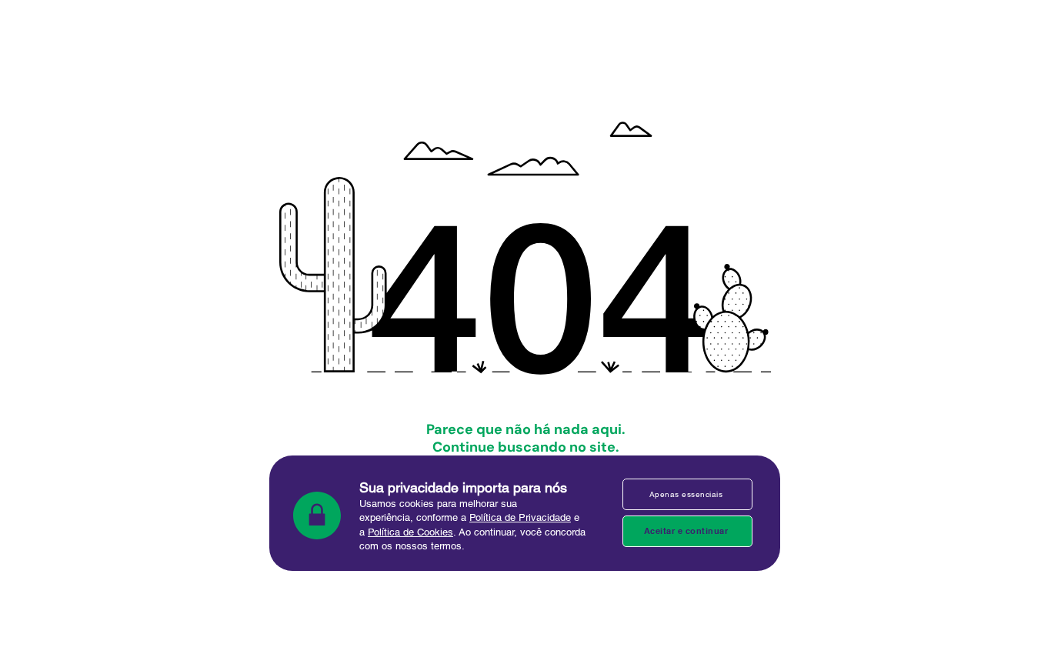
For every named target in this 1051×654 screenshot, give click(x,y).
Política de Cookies (410, 532)
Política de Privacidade (520, 517)
